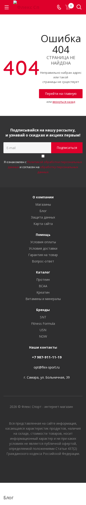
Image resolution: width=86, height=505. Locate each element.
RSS (78, 493)
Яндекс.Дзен (54, 466)
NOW (43, 336)
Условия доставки (43, 248)
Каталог (43, 272)
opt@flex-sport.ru (47, 367)
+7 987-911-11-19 (47, 357)
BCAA (43, 286)
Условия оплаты (43, 242)
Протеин (43, 279)
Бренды (43, 310)
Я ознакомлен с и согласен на (43, 167)
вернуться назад (64, 102)
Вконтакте (31, 466)
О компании (43, 197)
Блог (43, 211)
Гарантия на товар (43, 255)
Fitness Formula (43, 323)
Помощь (43, 234)
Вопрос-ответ (43, 261)
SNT (43, 317)
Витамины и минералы (43, 299)
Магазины (43, 204)
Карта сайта (43, 223)
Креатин (43, 292)
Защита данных (43, 217)
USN (43, 330)
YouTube (43, 466)
